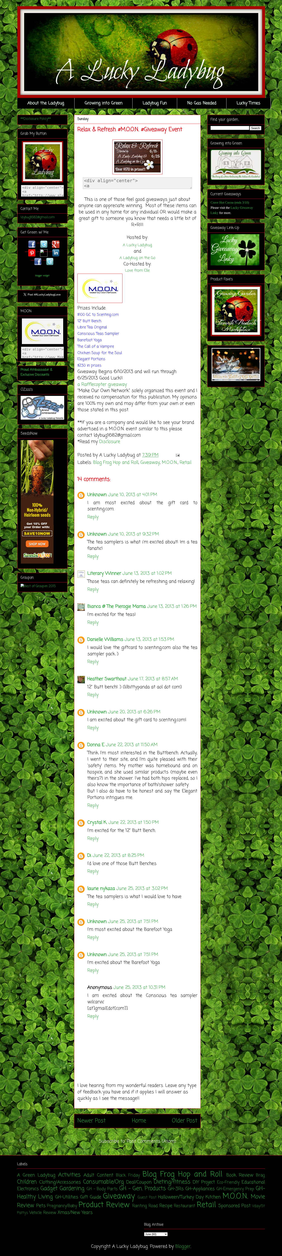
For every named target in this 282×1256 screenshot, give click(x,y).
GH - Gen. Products (142, 1189)
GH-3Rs (176, 1188)
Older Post (184, 1121)
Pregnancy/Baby (62, 1206)
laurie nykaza (101, 888)
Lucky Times (248, 103)
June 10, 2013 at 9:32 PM (133, 534)
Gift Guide (90, 1197)
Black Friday (128, 1175)
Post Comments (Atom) (151, 1141)
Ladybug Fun (155, 103)
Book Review (239, 1175)
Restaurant (184, 1206)
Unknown (97, 494)
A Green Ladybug (36, 1175)
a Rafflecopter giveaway (102, 384)
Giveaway (150, 462)
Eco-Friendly (228, 1182)
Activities (69, 1175)
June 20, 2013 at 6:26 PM (134, 712)
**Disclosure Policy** (36, 118)
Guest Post (147, 1197)
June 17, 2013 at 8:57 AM (153, 679)
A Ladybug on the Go (137, 258)
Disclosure (109, 441)
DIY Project (204, 1182)
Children (27, 1182)
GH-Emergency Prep (235, 1189)
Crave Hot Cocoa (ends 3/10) (230, 202)
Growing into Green (103, 103)
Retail (185, 462)
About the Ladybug (45, 103)
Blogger (183, 1246)
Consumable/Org (103, 1182)
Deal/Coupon (139, 1182)
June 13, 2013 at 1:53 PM (149, 639)
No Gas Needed (201, 103)
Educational (253, 1182)
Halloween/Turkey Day (181, 1197)
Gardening (72, 1189)
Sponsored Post (234, 1205)
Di (89, 855)
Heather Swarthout (107, 679)
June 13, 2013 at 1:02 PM (147, 573)
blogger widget (42, 275)
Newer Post (91, 1121)
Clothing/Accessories (60, 1182)
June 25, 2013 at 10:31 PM (139, 987)
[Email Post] (177, 455)
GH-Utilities (66, 1197)
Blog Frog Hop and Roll (115, 462)
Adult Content (98, 1175)
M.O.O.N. (170, 462)
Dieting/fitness (172, 1182)
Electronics (28, 1188)
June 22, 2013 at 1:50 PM (133, 822)
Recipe (165, 1205)
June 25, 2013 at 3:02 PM (142, 888)
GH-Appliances (200, 1188)
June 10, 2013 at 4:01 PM (132, 494)
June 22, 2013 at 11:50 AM (132, 744)
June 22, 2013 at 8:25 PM (118, 855)
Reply (93, 517)
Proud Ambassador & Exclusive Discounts (36, 372)
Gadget (49, 1189)
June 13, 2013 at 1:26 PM (172, 606)
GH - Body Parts (102, 1189)
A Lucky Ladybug (137, 245)
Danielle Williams (105, 639)
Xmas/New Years (75, 1212)
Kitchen (213, 1197)
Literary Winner (104, 573)
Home (139, 1121)
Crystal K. (97, 822)
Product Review (104, 1205)
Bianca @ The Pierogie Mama (116, 606)
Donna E (95, 744)
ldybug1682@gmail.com (38, 217)
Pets (41, 1205)
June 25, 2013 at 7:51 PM (133, 921)
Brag (260, 1175)
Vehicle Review (42, 1213)
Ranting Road (145, 1206)
